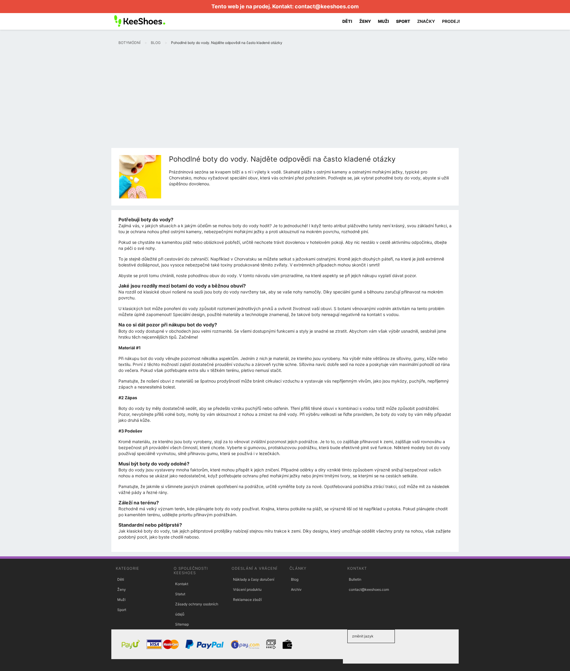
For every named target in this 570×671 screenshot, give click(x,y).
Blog (294, 579)
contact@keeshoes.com (327, 6)
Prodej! (451, 21)
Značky (426, 21)
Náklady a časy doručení (253, 579)
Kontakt (181, 584)
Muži (121, 599)
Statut (180, 594)
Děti (120, 579)
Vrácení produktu (247, 589)
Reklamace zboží (247, 599)
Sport (121, 609)
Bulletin (355, 579)
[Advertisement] (285, 103)
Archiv (296, 589)
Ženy (121, 589)
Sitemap (182, 624)
